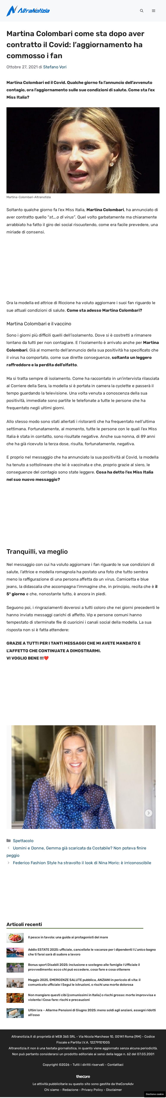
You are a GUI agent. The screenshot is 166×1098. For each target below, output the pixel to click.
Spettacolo (23, 840)
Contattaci (115, 1065)
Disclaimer (114, 1090)
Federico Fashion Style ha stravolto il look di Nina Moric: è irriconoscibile (82, 862)
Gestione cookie (155, 1094)
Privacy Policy (92, 1090)
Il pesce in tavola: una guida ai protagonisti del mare (68, 937)
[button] (142, 10)
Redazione (70, 1090)
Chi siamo (51, 1090)
